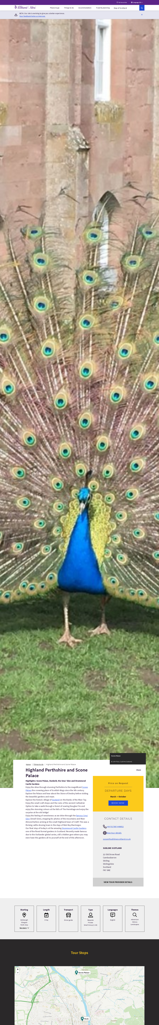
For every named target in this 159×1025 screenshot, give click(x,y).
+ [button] (18, 969)
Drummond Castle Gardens (74, 828)
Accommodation (84, 8)
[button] (141, 14)
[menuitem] (55, 8)
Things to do (69, 8)
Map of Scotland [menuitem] (120, 8)
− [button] (18, 972)
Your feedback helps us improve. (32, 16)
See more (23, 928)
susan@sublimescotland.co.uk (117, 839)
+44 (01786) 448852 (115, 826)
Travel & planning (103, 8)
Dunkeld (56, 799)
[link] (141, 8)
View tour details (114, 833)
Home (28, 764)
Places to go (54, 8)
